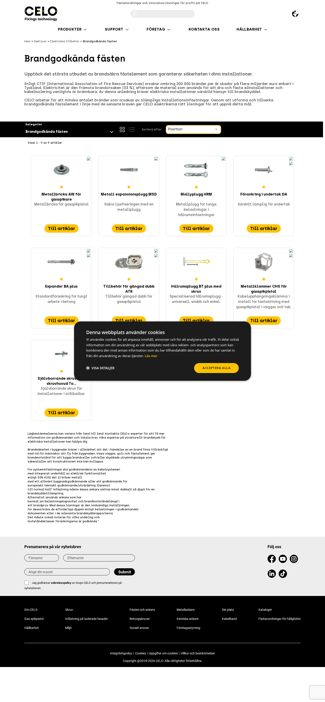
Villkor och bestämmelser (198, 653)
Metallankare (186, 609)
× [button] (243, 326)
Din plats (228, 609)
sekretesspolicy (61, 582)
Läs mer (151, 356)
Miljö (68, 628)
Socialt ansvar (139, 628)
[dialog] (162, 351)
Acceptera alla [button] (216, 368)
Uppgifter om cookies (163, 653)
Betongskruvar (140, 619)
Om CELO (31, 609)
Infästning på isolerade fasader (86, 619)
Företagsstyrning (188, 628)
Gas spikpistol (34, 619)
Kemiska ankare (188, 619)
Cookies (140, 653)
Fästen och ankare (142, 609)
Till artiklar (61, 228)
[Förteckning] (131, 129)
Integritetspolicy (121, 653)
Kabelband (229, 619)
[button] (100, 368)
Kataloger (265, 609)
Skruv (69, 609)
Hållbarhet (31, 628)
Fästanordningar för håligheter (279, 619)
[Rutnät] (122, 129)
